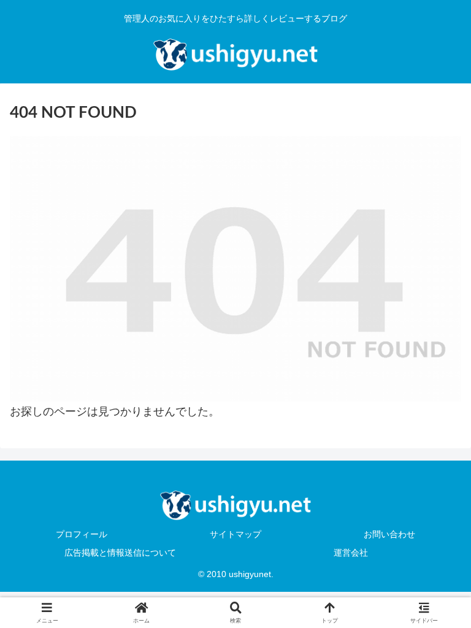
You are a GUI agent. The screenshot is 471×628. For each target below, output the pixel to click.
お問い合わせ (389, 534)
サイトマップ (235, 534)
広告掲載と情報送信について (120, 552)
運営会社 (351, 552)
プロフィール (81, 534)
